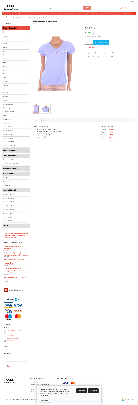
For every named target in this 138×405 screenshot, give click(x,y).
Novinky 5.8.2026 (8, 217)
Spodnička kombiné (9, 111)
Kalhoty (5, 66)
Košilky (5, 100)
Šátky (4, 77)
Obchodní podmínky (35, 382)
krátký (111, 135)
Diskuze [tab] (43, 120)
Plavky (5, 115)
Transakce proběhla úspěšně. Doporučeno (13, 247)
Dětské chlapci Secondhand (11, 160)
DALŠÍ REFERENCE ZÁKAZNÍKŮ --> (15, 278)
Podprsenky (6, 108)
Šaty (4, 32)
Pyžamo (5, 85)
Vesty (4, 62)
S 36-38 (111, 132)
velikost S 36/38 (7, 127)
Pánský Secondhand (10, 150)
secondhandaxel (11, 341)
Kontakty (32, 392)
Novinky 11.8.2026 (8, 205)
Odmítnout (81, 391)
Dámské (111, 129)
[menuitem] (9, 14)
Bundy (5, 55)
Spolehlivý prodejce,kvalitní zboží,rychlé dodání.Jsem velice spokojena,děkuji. (14, 271)
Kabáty (5, 58)
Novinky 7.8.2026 (8, 213)
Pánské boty (6, 181)
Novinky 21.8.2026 (9, 190)
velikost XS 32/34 (8, 123)
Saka (4, 51)
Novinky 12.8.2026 (8, 202)
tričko (110, 140)
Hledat (87, 8)
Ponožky (5, 96)
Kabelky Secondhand (10, 168)
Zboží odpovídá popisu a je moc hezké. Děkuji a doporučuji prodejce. (16, 254)
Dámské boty (7, 178)
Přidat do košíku (102, 42)
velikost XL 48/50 (8, 138)
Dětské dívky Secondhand (10, 163)
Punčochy (6, 93)
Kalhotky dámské (8, 104)
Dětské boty (6, 185)
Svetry (5, 43)
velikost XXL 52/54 (8, 142)
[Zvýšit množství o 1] (92, 41)
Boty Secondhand (9, 173)
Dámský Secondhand (10, 28)
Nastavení (44, 400)
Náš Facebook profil (12, 338)
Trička (4, 40)
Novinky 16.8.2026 (8, 198)
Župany (5, 81)
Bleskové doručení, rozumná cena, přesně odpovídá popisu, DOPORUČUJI (15, 262)
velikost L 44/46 (7, 134)
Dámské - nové (7, 119)
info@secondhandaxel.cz (14, 330)
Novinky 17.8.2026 (8, 194)
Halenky (5, 36)
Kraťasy (5, 74)
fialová (111, 137)
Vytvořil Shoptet (129, 399)
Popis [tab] (35, 120)
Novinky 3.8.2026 (8, 221)
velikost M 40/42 (8, 130)
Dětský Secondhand (10, 155)
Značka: (36, 24)
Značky (5, 225)
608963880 (10, 333)
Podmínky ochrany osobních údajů (39, 385)
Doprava (32, 389)
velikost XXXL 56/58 (9, 145)
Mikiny (5, 47)
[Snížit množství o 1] (92, 43)
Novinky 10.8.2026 (8, 209)
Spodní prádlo (7, 89)
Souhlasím (93, 391)
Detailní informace (90, 47)
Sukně (5, 70)
